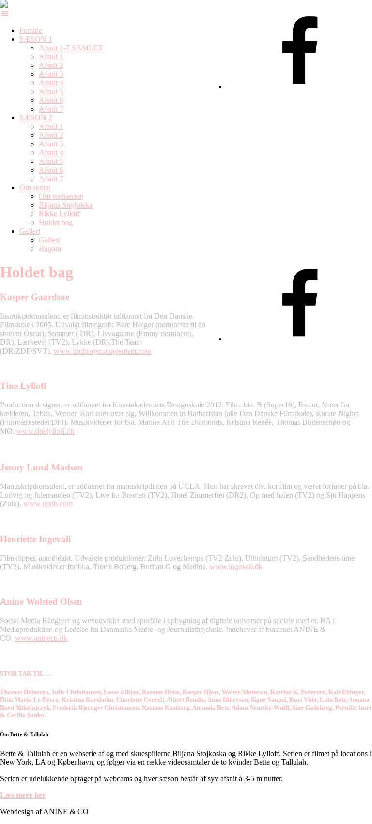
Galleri (29, 231)
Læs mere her (23, 795)
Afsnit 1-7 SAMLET (71, 48)
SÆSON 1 (35, 39)
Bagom (50, 248)
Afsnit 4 (51, 83)
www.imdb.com (48, 504)
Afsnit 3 (51, 74)
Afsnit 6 (51, 100)
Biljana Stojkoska (66, 205)
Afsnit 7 (51, 109)
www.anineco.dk (41, 638)
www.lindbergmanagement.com (103, 351)
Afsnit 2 (51, 65)
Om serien (35, 187)
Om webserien (61, 196)
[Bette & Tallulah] (12, 4)
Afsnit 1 (51, 56)
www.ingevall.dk (236, 567)
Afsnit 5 (51, 91)
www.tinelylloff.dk (45, 431)
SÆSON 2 (35, 117)
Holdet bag (56, 222)
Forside (30, 30)
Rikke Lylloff (59, 214)
